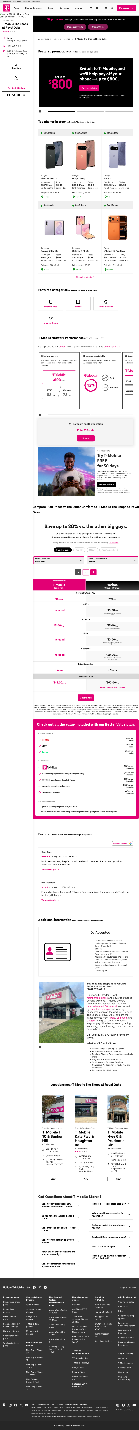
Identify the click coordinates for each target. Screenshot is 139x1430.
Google (91, 1020)
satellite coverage (100, 1009)
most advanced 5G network (102, 1006)
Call (16, 78)
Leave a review (120, 843)
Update (86, 438)
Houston (66, 39)
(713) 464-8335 (53, 1155)
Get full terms (84, 98)
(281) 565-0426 (118, 1160)
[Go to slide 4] (69, 1047)
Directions (16, 66)
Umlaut (63, 346)
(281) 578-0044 (86, 1162)
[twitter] (13, 95)
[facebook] (8, 95)
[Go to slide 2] (77, 112)
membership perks (97, 997)
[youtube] (18, 95)
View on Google (50, 869)
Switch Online (97, 27)
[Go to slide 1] (49, 112)
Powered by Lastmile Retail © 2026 (69, 1425)
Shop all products (86, 277)
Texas (56, 39)
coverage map (112, 346)
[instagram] (24, 95)
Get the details (89, 88)
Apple (112, 1017)
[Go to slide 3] (106, 112)
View (53, 1179)
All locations (43, 39)
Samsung (122, 1017)
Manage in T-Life (75, 27)
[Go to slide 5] (78, 1047)
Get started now (106, 484)
